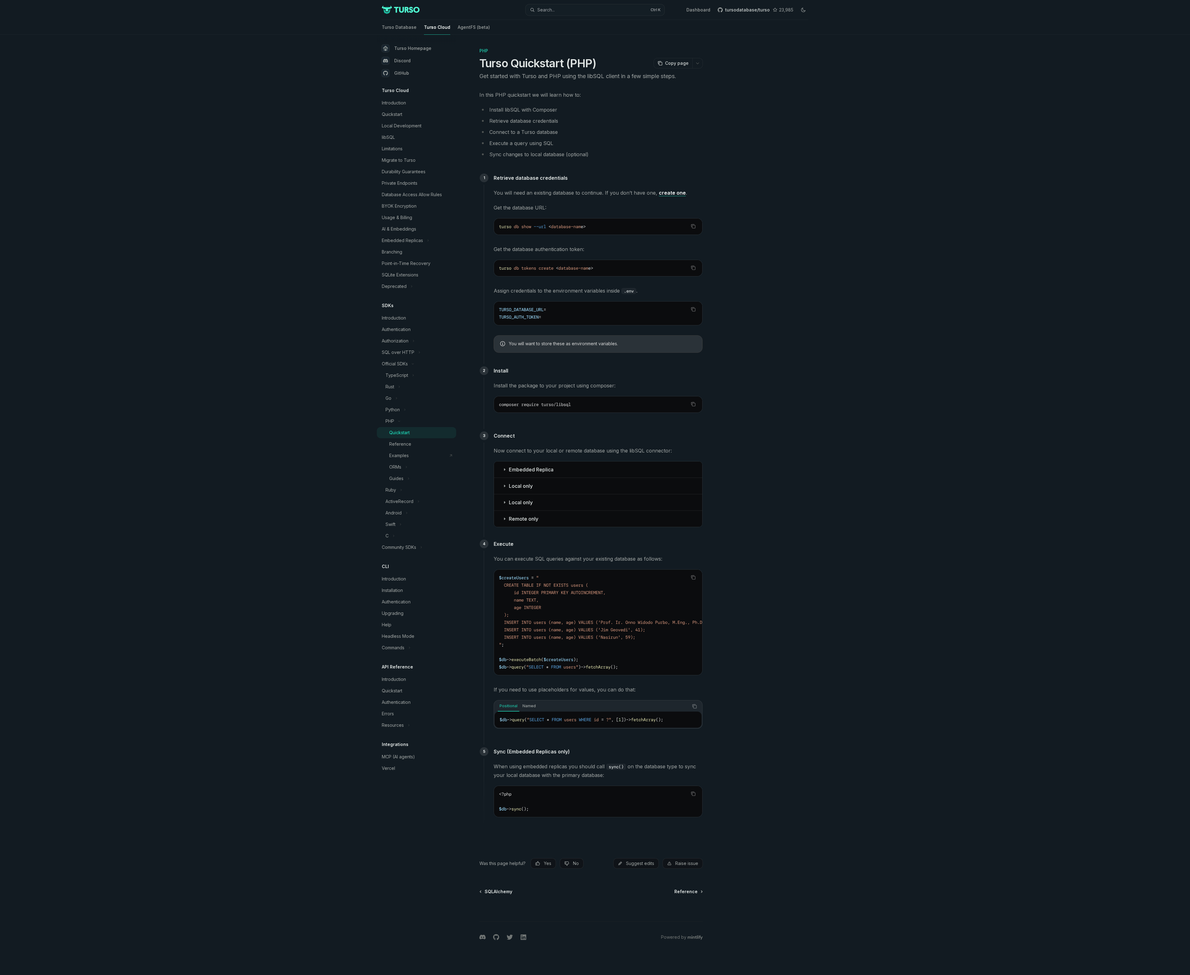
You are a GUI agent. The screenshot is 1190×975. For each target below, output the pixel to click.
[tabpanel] (598, 720)
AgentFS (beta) (474, 27)
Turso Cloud (437, 27)
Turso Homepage (412, 48)
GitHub (401, 73)
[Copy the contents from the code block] (693, 226)
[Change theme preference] (803, 10)
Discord (402, 60)
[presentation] (598, 622)
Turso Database (399, 27)
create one (672, 193)
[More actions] (697, 63)
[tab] (508, 706)
